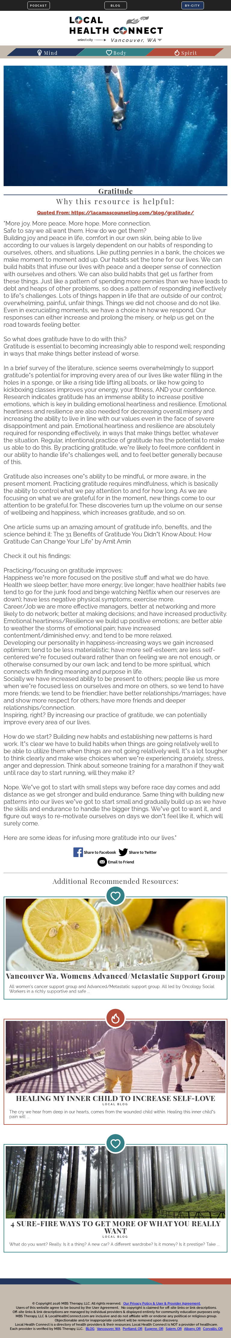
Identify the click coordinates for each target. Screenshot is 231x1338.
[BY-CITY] (192, 5)
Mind (51, 53)
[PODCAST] (38, 5)
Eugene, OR (154, 1329)
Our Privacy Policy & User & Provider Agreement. (162, 1303)
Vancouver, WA (108, 1329)
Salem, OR (174, 1329)
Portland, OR (132, 1329)
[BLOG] (115, 5)
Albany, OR (192, 1329)
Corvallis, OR (213, 1329)
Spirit (189, 53)
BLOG (90, 1329)
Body (120, 53)
